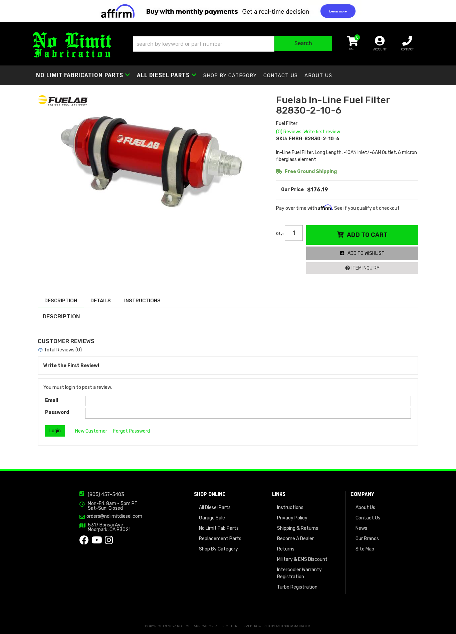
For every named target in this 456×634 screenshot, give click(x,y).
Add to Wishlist (366, 253)
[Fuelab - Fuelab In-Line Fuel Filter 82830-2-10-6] (63, 100)
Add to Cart (367, 235)
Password (57, 412)
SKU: (281, 139)
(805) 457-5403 (106, 494)
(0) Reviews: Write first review (308, 132)
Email (51, 400)
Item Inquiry (366, 268)
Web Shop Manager (293, 626)
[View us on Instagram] (109, 542)
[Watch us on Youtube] (96, 542)
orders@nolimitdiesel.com (114, 516)
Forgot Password (131, 431)
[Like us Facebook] (84, 542)
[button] (232, 44)
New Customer (91, 431)
